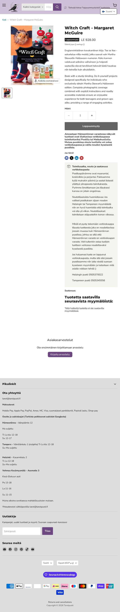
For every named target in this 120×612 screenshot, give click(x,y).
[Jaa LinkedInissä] (76, 158)
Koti (4, 19)
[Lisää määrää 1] (92, 115)
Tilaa (47, 531)
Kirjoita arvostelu (60, 354)
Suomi (46, 563)
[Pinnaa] (81, 158)
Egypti (66, 563)
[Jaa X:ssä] (71, 158)
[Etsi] (57, 7)
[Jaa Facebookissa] (66, 158)
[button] (108, 11)
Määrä (67, 109)
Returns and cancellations (60, 602)
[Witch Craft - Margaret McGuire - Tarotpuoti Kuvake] (7, 93)
